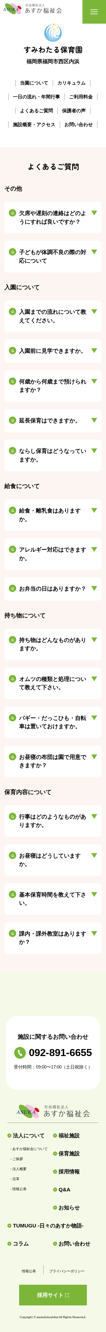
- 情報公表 (18, 1189)
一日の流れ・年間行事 (36, 96)
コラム (21, 1244)
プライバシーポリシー (67, 1271)
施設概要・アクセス (34, 124)
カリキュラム (71, 82)
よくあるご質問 (36, 110)
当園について (34, 82)
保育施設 (69, 1154)
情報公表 (29, 1271)
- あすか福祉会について (29, 1149)
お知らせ (69, 1208)
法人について (29, 1136)
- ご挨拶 (16, 1159)
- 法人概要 (18, 1169)
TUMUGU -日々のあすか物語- (48, 1226)
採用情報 (69, 1172)
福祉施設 (69, 1136)
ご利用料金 (81, 96)
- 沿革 (14, 1179)
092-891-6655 (60, 1052)
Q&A (64, 1190)
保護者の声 (74, 110)
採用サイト (50, 1295)
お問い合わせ (78, 124)
